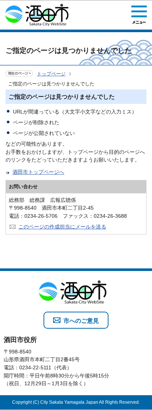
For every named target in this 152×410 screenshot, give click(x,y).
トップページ (51, 74)
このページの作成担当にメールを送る (62, 227)
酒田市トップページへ (38, 172)
